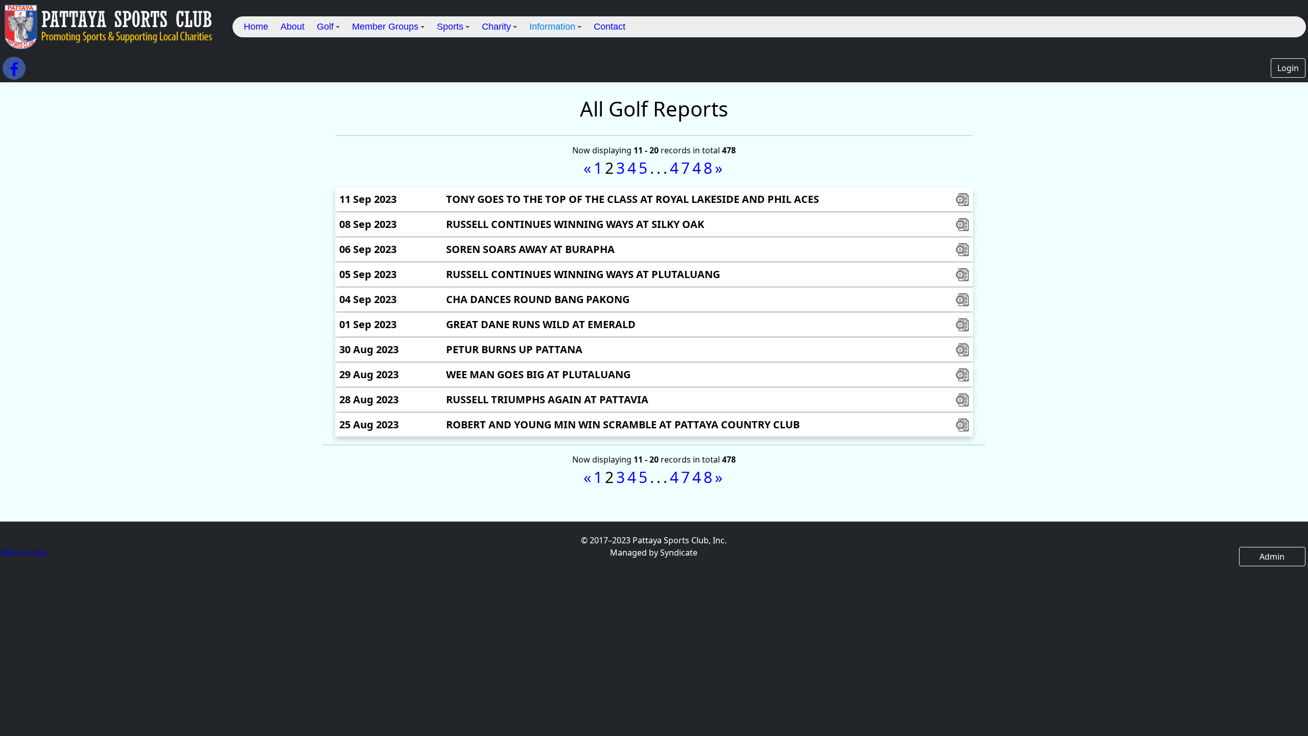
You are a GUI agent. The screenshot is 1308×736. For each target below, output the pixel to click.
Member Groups (385, 26)
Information (552, 26)
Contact (609, 26)
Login (1288, 68)
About (293, 26)
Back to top (24, 552)
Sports (450, 26)
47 (681, 167)
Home (256, 26)
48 (703, 167)
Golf (325, 26)
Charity (496, 26)
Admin (1271, 556)
